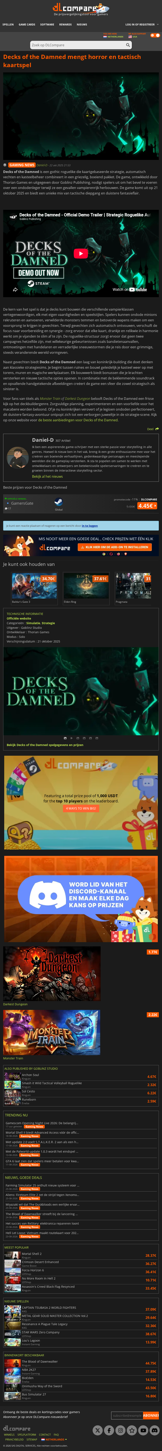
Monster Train (50, 398)
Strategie (48, 623)
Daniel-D (42, 165)
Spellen (8, 24)
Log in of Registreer (140, 24)
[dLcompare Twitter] (96, 1430)
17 (9, 508)
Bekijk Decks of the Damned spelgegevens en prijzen (45, 745)
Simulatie (33, 623)
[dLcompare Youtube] (142, 1430)
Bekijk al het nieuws (47, 476)
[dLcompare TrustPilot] (131, 1430)
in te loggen (90, 526)
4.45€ (146, 505)
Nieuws (82, 24)
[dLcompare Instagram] (119, 1430)
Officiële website (19, 618)
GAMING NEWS (21, 165)
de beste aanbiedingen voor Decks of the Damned (78, 420)
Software (47, 24)
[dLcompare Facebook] (108, 1430)
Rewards (65, 24)
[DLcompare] (17, 1428)
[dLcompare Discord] (153, 1430)
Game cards (27, 24)
